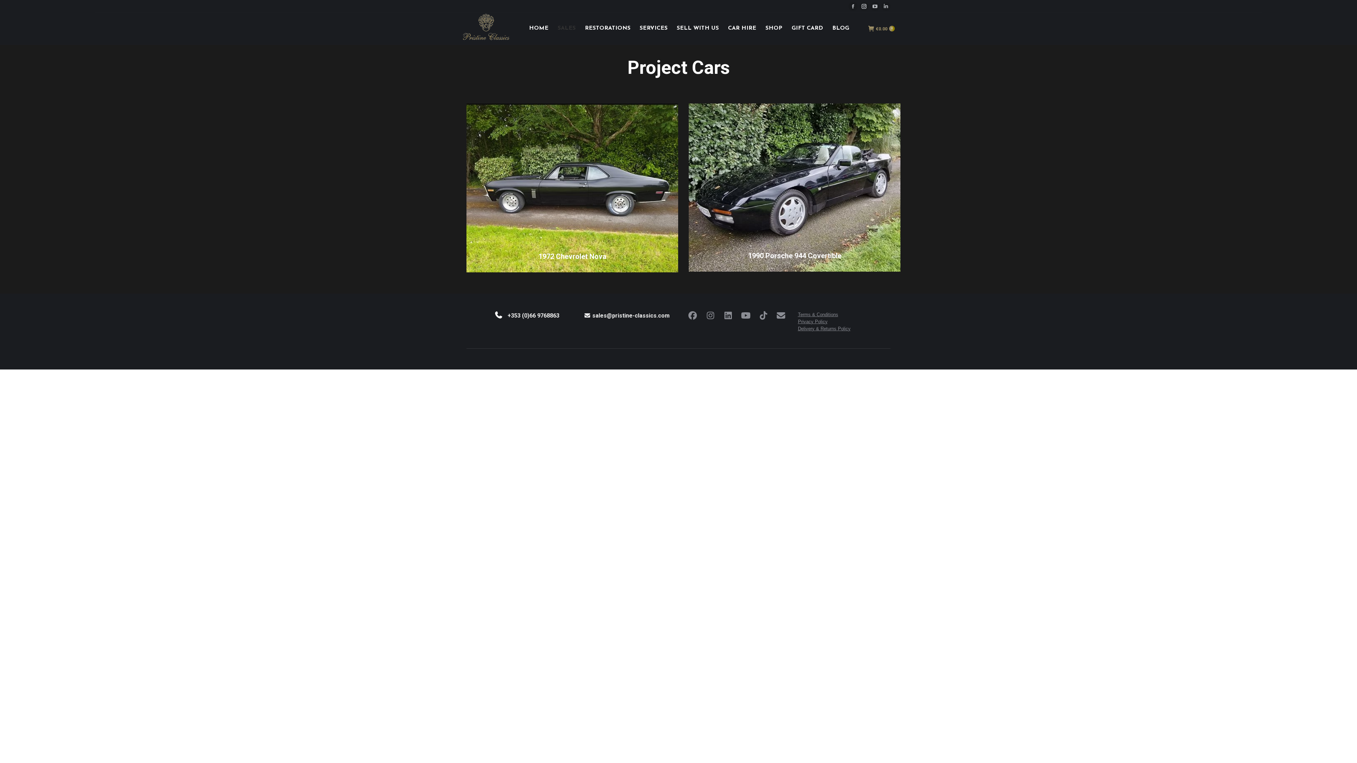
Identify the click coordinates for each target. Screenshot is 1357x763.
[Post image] (572, 187)
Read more (568, 269)
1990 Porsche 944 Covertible (794, 256)
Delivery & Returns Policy (824, 328)
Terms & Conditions (818, 314)
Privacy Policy (813, 321)
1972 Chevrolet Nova (572, 256)
